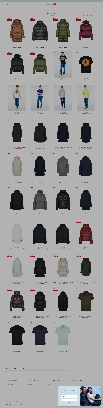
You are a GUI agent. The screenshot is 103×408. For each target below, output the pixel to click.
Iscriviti (69, 399)
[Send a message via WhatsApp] (101, 406)
